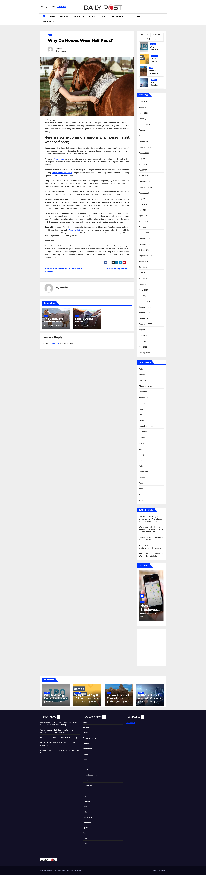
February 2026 (145, 119)
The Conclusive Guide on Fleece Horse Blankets (54, 321)
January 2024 (144, 233)
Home (104, 16)
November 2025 (145, 136)
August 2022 (144, 330)
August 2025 (144, 153)
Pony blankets (74, 230)
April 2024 (143, 216)
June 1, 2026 (51, 702)
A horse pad (59, 159)
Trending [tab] (152, 39)
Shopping (143, 477)
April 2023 (143, 284)
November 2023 (145, 244)
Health (92, 16)
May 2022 (143, 347)
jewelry (142, 443)
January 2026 (144, 124)
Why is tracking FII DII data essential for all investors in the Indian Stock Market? (151, 529)
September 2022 (145, 324)
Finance (153, 44)
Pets (49, 35)
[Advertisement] (157, 646)
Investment (143, 437)
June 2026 (143, 102)
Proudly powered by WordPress (50, 870)
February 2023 (145, 296)
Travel (140, 16)
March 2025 (143, 176)
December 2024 (145, 181)
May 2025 (143, 164)
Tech (129, 16)
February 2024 (145, 227)
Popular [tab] (158, 35)
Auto (52, 16)
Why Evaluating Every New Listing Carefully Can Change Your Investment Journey (150, 519)
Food (141, 409)
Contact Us (48, 22)
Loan (141, 460)
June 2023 (143, 273)
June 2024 (143, 204)
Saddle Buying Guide (117, 268)
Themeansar (77, 870)
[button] (165, 19)
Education (79, 16)
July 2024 (143, 199)
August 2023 (144, 261)
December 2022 (145, 307)
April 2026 (143, 107)
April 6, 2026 (82, 702)
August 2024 (144, 193)
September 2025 (145, 147)
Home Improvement (146, 426)
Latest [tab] (145, 34)
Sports (141, 483)
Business (64, 16)
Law (140, 449)
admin (60, 48)
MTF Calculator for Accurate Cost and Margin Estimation (149, 698)
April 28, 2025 (142, 613)
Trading (142, 494)
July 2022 (143, 335)
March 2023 (143, 290)
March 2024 (143, 221)
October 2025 (144, 142)
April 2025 (143, 170)
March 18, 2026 (115, 702)
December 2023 (145, 238)
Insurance (143, 432)
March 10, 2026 (146, 702)
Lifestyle (117, 16)
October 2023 (144, 250)
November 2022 (145, 313)
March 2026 (143, 113)
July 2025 (143, 159)
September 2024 (145, 187)
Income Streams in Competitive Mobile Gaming (118, 698)
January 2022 (144, 353)
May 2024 (143, 210)
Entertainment (144, 397)
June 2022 (143, 341)
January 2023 (144, 301)
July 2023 (143, 267)
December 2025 (145, 130)
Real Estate (143, 472)
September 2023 (145, 256)
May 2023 (143, 278)
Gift (140, 415)
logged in (55, 343)
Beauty (142, 375)
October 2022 (144, 318)
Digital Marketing (145, 386)
